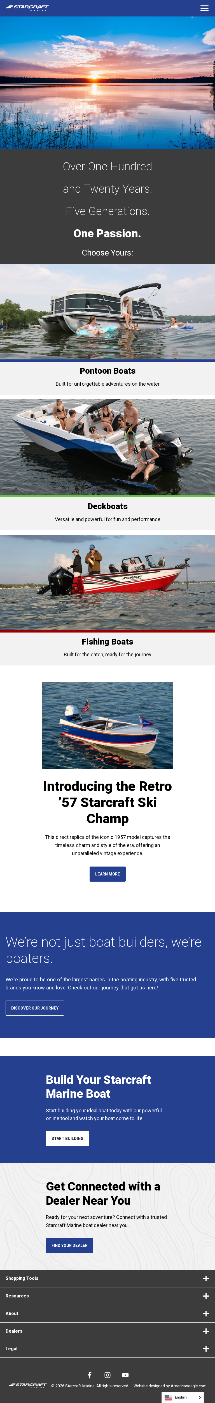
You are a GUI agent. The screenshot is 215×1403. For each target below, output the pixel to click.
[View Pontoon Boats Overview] (107, 329)
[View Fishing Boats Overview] (107, 600)
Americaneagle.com (189, 1386)
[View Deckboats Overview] (107, 464)
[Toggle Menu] (204, 8)
